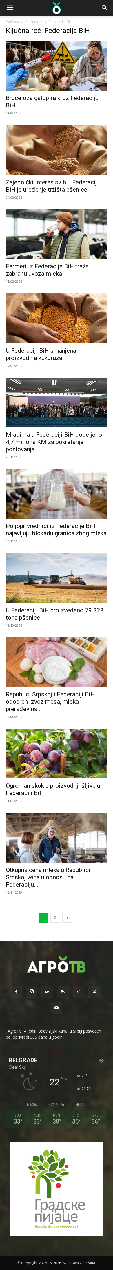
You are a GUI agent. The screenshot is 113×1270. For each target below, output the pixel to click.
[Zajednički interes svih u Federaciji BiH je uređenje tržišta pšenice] (56, 150)
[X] (94, 992)
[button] (10, 8)
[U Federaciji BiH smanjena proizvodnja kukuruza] (56, 318)
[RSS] (63, 992)
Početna (12, 21)
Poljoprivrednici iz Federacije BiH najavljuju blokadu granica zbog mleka (56, 530)
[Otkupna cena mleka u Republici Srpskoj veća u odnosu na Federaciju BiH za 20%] (56, 837)
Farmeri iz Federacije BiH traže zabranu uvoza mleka (47, 270)
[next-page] (67, 918)
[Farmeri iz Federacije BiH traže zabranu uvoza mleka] (56, 234)
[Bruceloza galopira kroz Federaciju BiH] (56, 66)
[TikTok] (78, 992)
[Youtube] (56, 1008)
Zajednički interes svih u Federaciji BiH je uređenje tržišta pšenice (52, 186)
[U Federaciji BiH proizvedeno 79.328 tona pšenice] (56, 578)
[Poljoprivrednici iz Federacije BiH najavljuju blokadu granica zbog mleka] (56, 494)
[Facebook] (16, 992)
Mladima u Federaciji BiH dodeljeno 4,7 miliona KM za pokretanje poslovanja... (54, 442)
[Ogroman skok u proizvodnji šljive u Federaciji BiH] (56, 753)
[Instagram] (31, 992)
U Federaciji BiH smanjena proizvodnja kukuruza (41, 354)
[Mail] (47, 992)
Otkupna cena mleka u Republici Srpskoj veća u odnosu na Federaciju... (48, 877)
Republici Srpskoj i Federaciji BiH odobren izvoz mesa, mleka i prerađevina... (50, 701)
